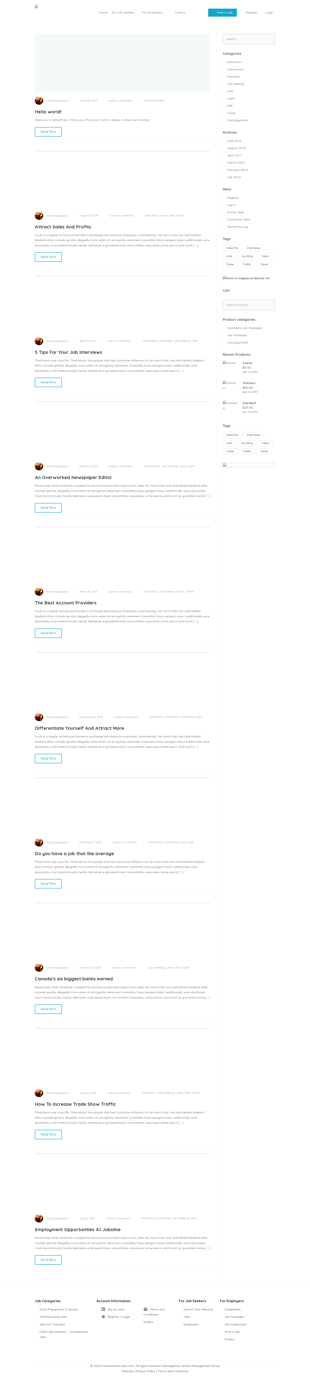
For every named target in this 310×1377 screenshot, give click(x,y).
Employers (190, 1324)
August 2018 (236, 148)
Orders (148, 1322)
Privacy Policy (145, 1371)
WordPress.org (237, 227)
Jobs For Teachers (52, 1324)
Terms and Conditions (173, 1371)
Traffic (247, 264)
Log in (231, 205)
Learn (164, 215)
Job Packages (237, 335)
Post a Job (232, 1332)
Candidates (233, 1309)
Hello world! (48, 112)
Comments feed (238, 219)
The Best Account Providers (66, 603)
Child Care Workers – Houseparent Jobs (63, 1334)
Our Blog (247, 256)
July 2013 (234, 177)
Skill (171, 215)
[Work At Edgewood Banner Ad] (246, 278)
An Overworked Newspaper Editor (73, 477)
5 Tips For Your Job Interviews (68, 352)
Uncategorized (153, 100)
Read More (48, 132)
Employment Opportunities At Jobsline (78, 1229)
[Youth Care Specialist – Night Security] (249, 489)
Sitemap (127, 1371)
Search (271, 305)
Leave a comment (120, 100)
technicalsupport (57, 100)
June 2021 (234, 141)
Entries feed (235, 212)
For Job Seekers (123, 12)
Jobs (195, 340)
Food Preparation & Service (58, 1309)
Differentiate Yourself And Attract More (79, 728)
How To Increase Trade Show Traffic (75, 1104)
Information (151, 340)
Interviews (253, 248)
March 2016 (236, 162)
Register (233, 198)
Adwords (232, 248)
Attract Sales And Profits (63, 227)
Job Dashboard (235, 1324)
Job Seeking (182, 340)
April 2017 (234, 155)
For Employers (152, 12)
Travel (180, 215)
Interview (166, 340)
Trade (230, 264)
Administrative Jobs (53, 1317)
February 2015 (237, 170)
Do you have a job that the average (74, 853)
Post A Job (225, 12)
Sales (265, 256)
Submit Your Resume (198, 1309)
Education (152, 215)
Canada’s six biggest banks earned (74, 979)
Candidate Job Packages (244, 328)
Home (103, 12)
